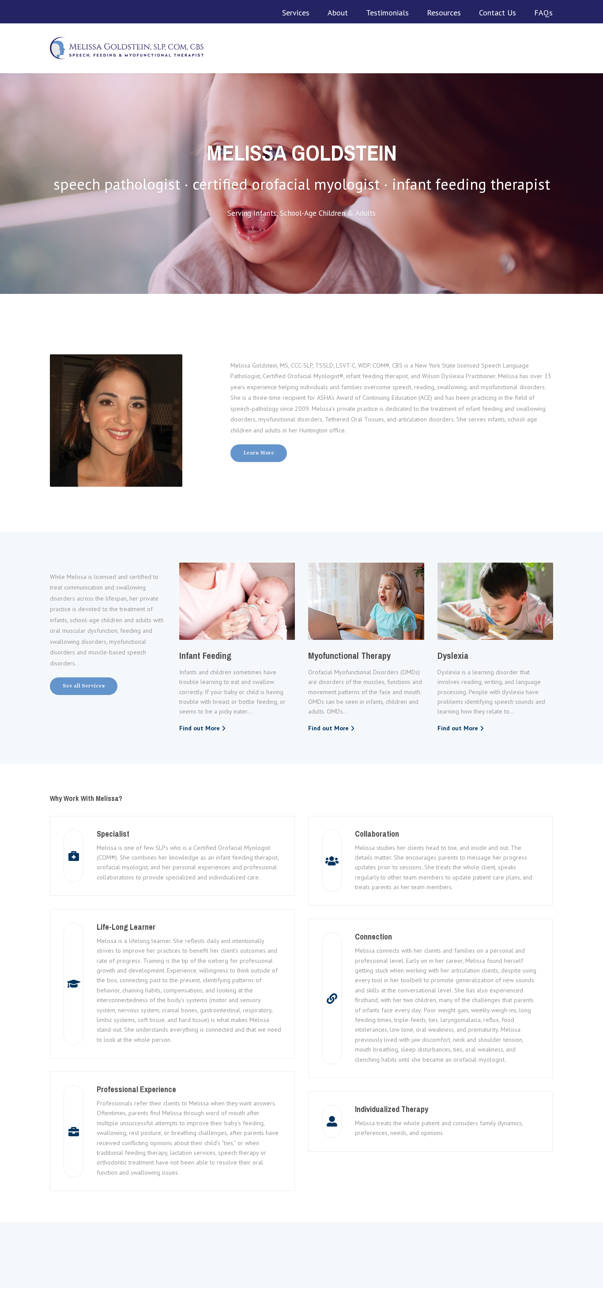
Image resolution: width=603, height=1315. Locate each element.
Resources (444, 13)
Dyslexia (452, 655)
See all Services (84, 685)
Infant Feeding (205, 655)
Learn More (258, 452)
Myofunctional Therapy (349, 655)
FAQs (543, 13)
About (338, 13)
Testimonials (387, 13)
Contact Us (497, 13)
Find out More (199, 728)
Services (295, 13)
